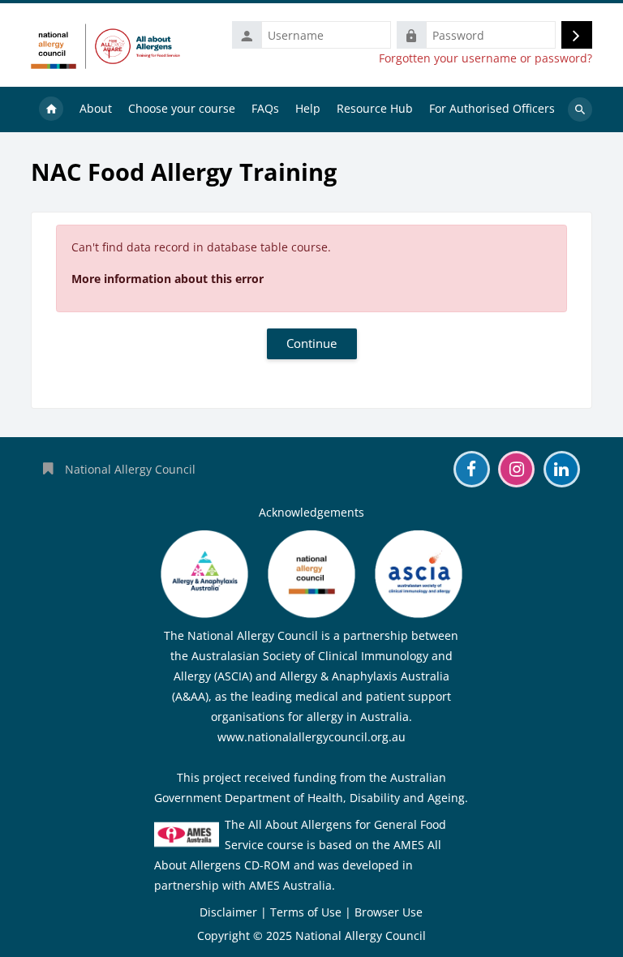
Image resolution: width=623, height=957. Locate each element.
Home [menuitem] (51, 109)
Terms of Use (306, 912)
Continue (311, 343)
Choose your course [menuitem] (181, 108)
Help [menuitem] (307, 108)
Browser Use (388, 912)
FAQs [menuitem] (265, 108)
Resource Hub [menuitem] (375, 108)
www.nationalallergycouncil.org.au (311, 737)
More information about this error (167, 278)
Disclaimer (228, 912)
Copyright (223, 935)
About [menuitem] (95, 108)
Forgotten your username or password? (485, 58)
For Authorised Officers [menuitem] (492, 108)
